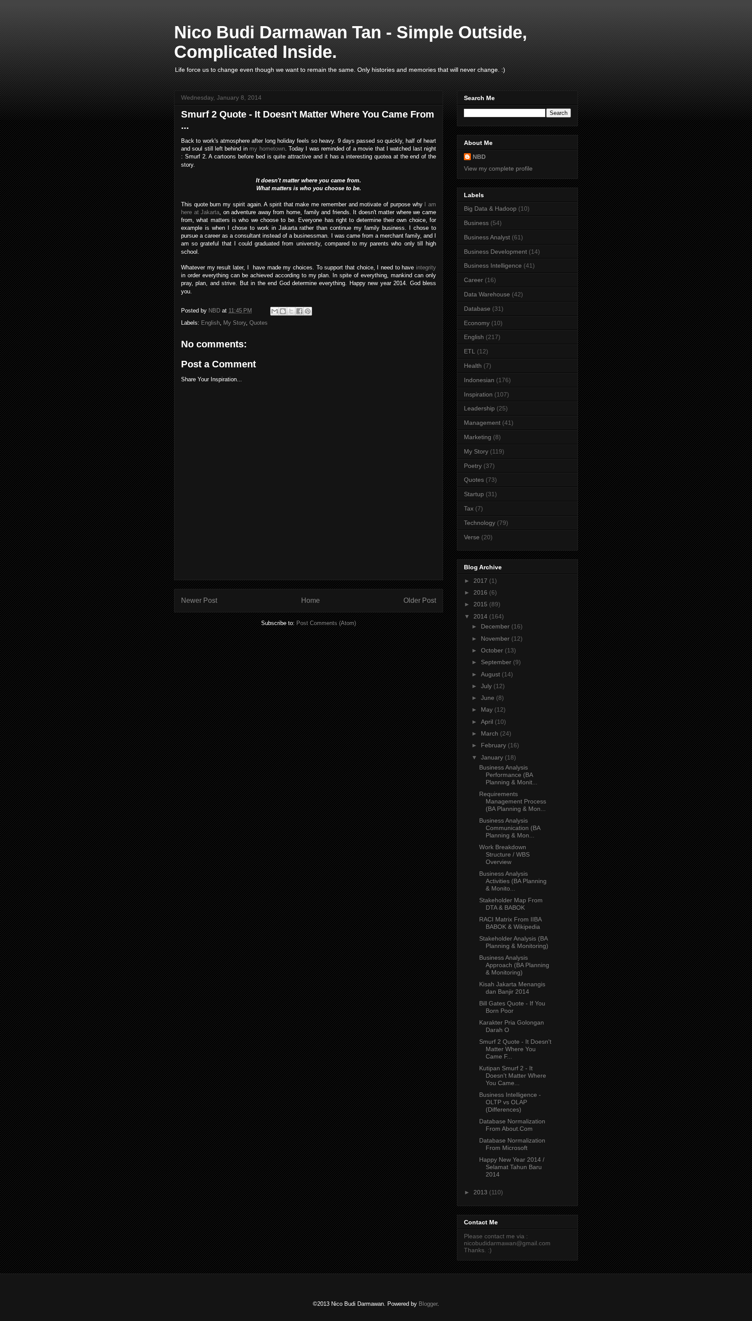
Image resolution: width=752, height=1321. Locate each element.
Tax (468, 508)
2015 (481, 604)
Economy (477, 322)
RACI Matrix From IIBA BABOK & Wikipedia (510, 923)
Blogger (428, 1304)
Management (482, 422)
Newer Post (199, 600)
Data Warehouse (487, 294)
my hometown (267, 148)
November (496, 638)
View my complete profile (498, 168)
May (487, 709)
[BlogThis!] (283, 311)
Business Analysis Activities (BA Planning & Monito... (513, 881)
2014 (481, 616)
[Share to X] (291, 311)
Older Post (419, 600)
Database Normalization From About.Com (512, 1125)
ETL (469, 351)
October (493, 650)
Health (473, 365)
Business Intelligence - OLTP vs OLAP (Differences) (510, 1102)
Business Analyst (487, 237)
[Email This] (274, 311)
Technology (479, 522)
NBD (479, 156)
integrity (426, 267)
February (494, 745)
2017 (481, 580)
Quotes (258, 322)
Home (310, 600)
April (488, 721)
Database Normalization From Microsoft (512, 1144)
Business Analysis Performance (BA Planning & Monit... (508, 775)
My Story (234, 322)
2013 (481, 1192)
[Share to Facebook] (299, 311)
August (491, 674)
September (497, 662)
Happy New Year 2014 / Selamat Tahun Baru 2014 (511, 1167)
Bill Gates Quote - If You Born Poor (512, 1007)
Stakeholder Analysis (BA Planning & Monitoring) (513, 942)
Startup (474, 494)
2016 (481, 592)
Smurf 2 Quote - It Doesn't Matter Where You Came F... (515, 1049)
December (496, 626)
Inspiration (478, 394)
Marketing (477, 437)
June (488, 697)
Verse (472, 537)
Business (476, 222)
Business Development (495, 251)
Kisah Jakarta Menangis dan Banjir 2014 (512, 988)
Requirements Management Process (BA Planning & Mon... (512, 801)
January (493, 757)
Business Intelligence (493, 265)
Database (477, 308)
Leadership (479, 408)
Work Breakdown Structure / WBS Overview (504, 854)
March (490, 733)
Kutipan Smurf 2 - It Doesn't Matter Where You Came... (512, 1075)
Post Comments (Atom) (326, 623)
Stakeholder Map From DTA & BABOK (511, 904)
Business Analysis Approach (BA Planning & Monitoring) (514, 965)
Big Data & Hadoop (490, 208)
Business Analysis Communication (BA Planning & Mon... (509, 828)
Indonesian (479, 379)
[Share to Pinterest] (307, 311)
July (487, 685)
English (210, 322)
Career (473, 279)
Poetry (473, 465)
